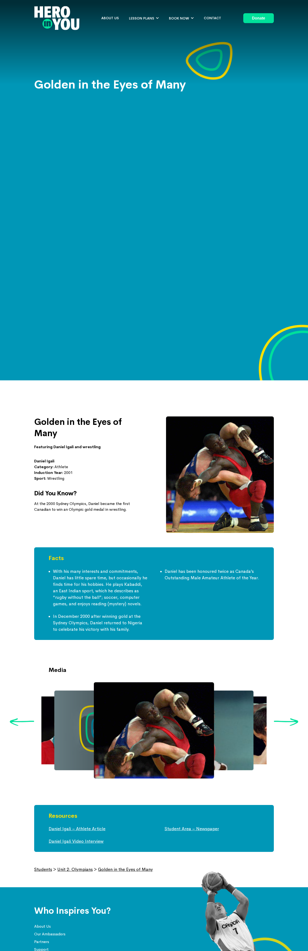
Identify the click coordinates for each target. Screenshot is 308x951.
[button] (22, 722)
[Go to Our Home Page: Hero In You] (56, 18)
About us (110, 18)
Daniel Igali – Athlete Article (77, 828)
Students (43, 869)
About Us (42, 926)
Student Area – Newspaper (192, 828)
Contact (212, 18)
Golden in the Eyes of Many (125, 869)
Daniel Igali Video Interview (76, 841)
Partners (41, 941)
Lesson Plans (141, 18)
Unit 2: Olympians (75, 869)
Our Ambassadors (49, 934)
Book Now (179, 18)
